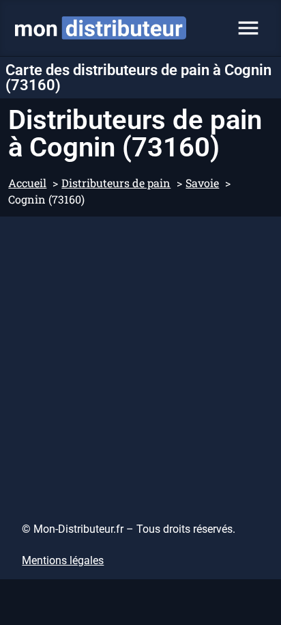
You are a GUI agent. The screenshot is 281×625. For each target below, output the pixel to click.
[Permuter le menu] (248, 28)
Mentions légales (63, 560)
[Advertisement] (140, 364)
